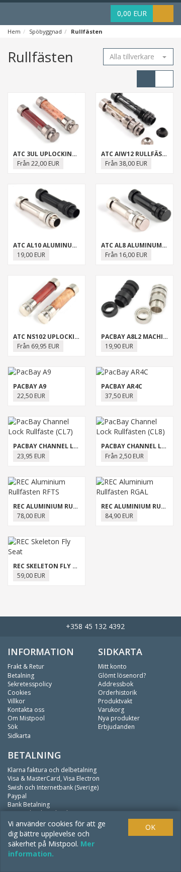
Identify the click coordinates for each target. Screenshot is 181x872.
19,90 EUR (119, 346)
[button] (138, 56)
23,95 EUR (31, 456)
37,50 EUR (119, 396)
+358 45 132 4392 (93, 626)
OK (150, 827)
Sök (13, 726)
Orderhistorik (117, 692)
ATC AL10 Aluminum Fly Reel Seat (68, 245)
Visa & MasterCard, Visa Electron (54, 778)
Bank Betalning (29, 804)
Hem (14, 31)
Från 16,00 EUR (126, 255)
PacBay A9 (29, 386)
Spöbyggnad (45, 31)
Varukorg (111, 709)
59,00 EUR (31, 575)
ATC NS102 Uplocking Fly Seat (63, 336)
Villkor (16, 701)
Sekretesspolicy (30, 684)
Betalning (21, 675)
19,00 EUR (31, 255)
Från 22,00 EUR (38, 163)
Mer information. (51, 848)
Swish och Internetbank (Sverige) (53, 787)
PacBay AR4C (121, 386)
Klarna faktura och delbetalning (52, 770)
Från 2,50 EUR (124, 456)
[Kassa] (163, 13)
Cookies (19, 692)
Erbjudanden (116, 726)
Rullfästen (87, 31)
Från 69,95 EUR (38, 346)
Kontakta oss (26, 709)
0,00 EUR (132, 13)
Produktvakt (115, 701)
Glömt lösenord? (122, 675)
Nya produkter (119, 718)
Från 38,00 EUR (126, 163)
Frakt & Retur (26, 666)
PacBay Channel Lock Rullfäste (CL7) (76, 446)
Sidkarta (19, 735)
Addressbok (115, 684)
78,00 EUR (31, 516)
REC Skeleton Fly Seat (50, 566)
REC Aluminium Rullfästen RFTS (66, 506)
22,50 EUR (31, 396)
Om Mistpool (26, 718)
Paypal (17, 796)
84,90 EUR (119, 516)
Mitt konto (112, 666)
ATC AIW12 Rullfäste (135, 154)
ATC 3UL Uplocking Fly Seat (59, 154)
